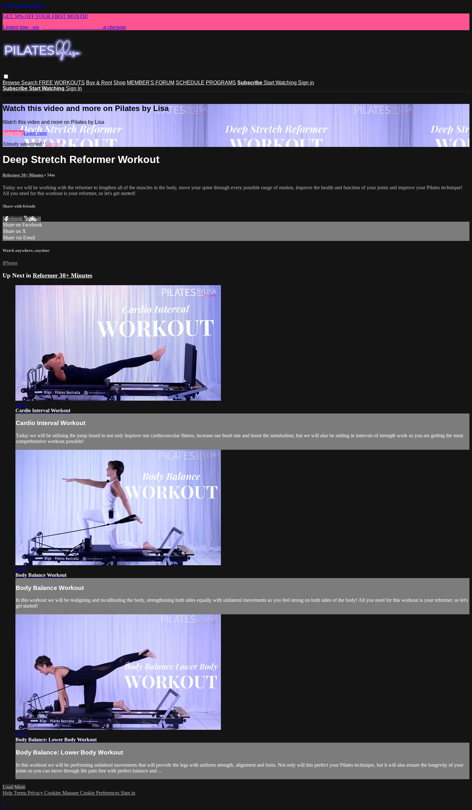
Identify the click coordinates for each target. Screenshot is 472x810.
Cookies (53, 793)
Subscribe (13, 133)
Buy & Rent (99, 82)
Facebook (13, 218)
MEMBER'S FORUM (150, 82)
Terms (21, 793)
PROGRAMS (221, 82)
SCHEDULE (190, 82)
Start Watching (281, 82)
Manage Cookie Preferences (91, 793)
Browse (12, 82)
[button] (6, 76)
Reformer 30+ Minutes (23, 175)
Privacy (36, 793)
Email (35, 218)
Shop (119, 82)
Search (30, 82)
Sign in (306, 82)
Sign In (74, 88)
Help (8, 793)
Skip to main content (23, 5)
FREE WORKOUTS (62, 82)
